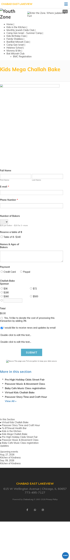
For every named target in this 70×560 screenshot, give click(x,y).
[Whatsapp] (35, 510)
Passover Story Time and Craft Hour (26, 396)
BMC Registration (22, 56)
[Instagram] (43, 510)
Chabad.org (28, 499)
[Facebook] (27, 510)
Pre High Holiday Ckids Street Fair (25, 379)
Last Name (36, 180)
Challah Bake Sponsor (7, 282)
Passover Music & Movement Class (25, 383)
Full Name (5, 170)
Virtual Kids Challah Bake (20, 392)
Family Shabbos (15, 38)
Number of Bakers (10, 216)
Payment (5, 267)
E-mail (4, 186)
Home (10, 24)
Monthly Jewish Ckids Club (20, 30)
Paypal (26, 271)
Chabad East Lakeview (16, 4)
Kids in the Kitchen (16, 27)
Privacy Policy (52, 499)
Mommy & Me (14, 50)
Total (3, 308)
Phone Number (9, 199)
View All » (10, 401)
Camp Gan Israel (15, 44)
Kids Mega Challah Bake (14, 434)
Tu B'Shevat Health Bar (14, 428)
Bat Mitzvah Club (15, 53)
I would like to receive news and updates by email (30, 327)
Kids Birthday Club (17, 36)
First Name (4, 180)
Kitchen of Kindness (10, 457)
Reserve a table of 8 (11, 232)
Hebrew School (15, 47)
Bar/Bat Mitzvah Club (18, 41)
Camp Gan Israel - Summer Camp (24, 33)
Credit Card (10, 271)
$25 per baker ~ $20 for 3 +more (14, 225)
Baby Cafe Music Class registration (25, 388)
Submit (31, 352)
